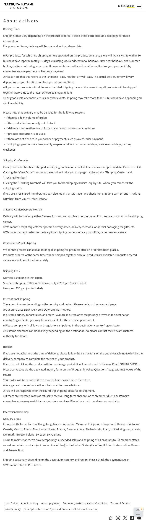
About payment (50, 503)
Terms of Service (120, 503)
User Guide (11, 503)
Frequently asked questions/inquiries (85, 503)
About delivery (29, 503)
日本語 (121, 5)
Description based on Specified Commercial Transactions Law (60, 509)
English (130, 5)
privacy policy (12, 509)
